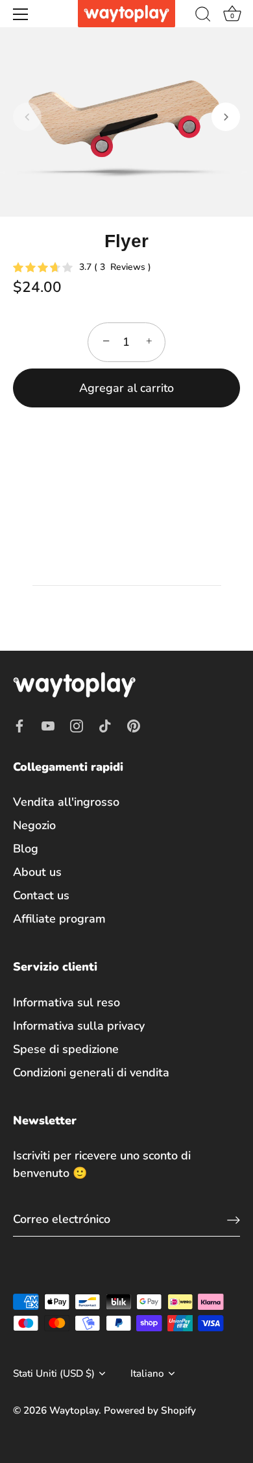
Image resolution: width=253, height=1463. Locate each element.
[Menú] (20, 14)
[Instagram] (76, 724)
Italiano (147, 1374)
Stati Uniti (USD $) (54, 1374)
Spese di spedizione (66, 1049)
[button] (27, 117)
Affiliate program (59, 918)
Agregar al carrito (126, 388)
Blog (25, 848)
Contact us (41, 895)
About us (37, 872)
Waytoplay (74, 1410)
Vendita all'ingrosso (66, 802)
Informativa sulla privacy (79, 1026)
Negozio (34, 825)
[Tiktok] (105, 724)
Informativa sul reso (66, 1002)
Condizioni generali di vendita (91, 1072)
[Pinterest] (133, 724)
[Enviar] (233, 1219)
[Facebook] (19, 724)
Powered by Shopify (150, 1410)
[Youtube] (48, 724)
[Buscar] (203, 16)
